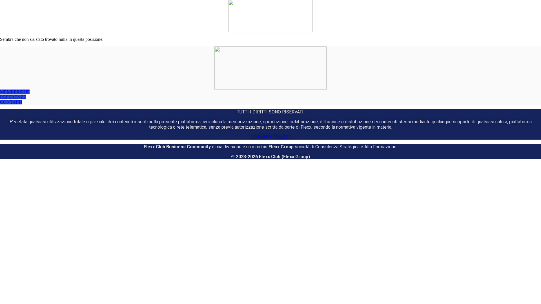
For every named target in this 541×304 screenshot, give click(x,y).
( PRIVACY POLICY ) (271, 137)
